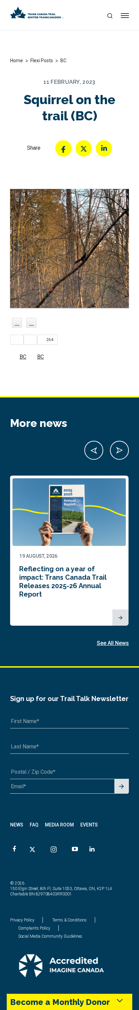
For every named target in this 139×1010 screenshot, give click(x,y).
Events (89, 824)
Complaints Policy (34, 928)
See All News (113, 643)
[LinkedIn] (104, 148)
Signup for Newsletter (122, 787)
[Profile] (17, 323)
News (16, 824)
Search (110, 16)
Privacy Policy (22, 920)
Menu (125, 16)
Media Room (59, 824)
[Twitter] (84, 148)
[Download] (31, 323)
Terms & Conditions (69, 920)
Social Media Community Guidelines (50, 936)
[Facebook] (63, 148)
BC (23, 357)
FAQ (34, 824)
